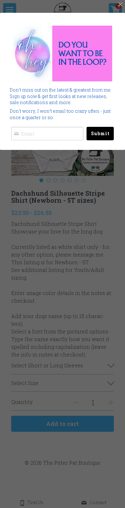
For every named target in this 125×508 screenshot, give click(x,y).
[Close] (120, 5)
